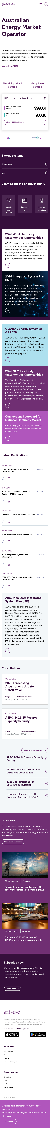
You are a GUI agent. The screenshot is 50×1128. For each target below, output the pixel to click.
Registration (8, 1087)
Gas (3, 173)
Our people (8, 1058)
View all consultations (33, 750)
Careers (7, 1055)
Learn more (11, 988)
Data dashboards (10, 1084)
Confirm (9, 1121)
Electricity (7, 164)
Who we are (8, 1051)
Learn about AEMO (10, 66)
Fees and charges (10, 1062)
